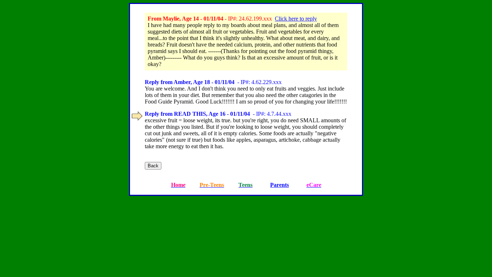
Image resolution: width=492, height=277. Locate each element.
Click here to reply (296, 19)
